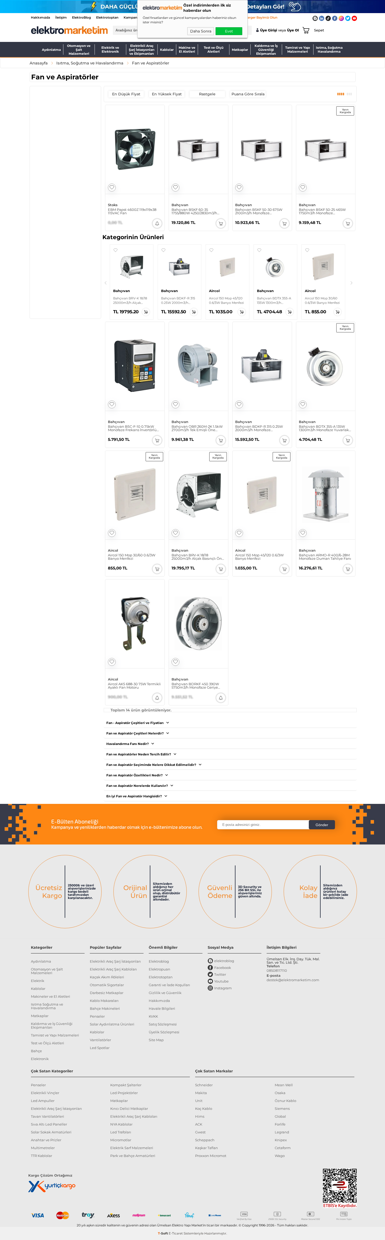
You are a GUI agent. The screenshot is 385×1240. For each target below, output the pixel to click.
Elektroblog (159, 961)
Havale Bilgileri (162, 1008)
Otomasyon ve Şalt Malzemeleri (79, 49)
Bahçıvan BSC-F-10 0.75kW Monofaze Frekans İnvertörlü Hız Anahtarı (132, 428)
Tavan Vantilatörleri (47, 1116)
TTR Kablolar (41, 1156)
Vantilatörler (100, 1040)
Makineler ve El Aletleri (50, 996)
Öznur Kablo (285, 1101)
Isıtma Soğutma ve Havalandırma (47, 1006)
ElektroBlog (81, 17)
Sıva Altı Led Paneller (49, 1124)
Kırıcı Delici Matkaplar (129, 1108)
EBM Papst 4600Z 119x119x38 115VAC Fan (132, 211)
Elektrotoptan (107, 17)
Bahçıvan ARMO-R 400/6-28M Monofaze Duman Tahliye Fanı (325, 556)
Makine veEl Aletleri (187, 49)
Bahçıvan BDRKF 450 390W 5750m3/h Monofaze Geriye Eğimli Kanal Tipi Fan (195, 685)
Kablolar (167, 50)
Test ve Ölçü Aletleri (213, 49)
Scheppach (204, 1140)
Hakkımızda (40, 17)
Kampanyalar (134, 17)
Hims (199, 1116)
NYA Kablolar (121, 1124)
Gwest (200, 1132)
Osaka (280, 1093)
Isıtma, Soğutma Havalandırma (329, 49)
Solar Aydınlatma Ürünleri (112, 1024)
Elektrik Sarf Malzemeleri (131, 1148)
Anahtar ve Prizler (46, 1140)
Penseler (97, 1016)
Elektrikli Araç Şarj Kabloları (113, 969)
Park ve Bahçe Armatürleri (132, 1156)
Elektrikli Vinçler (45, 1093)
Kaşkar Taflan (206, 1148)
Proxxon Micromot (210, 1156)
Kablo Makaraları (104, 1000)
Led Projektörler (124, 1093)
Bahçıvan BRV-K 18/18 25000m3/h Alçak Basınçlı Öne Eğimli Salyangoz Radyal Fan (198, 556)
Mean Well (284, 1085)
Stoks (113, 205)
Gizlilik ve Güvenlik (165, 993)
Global (280, 1116)
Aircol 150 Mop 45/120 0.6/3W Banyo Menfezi (259, 556)
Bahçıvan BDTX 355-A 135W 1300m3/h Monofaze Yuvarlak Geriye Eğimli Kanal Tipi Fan (324, 428)
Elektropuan (159, 969)
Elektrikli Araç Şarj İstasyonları (115, 961)
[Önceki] (105, 283)
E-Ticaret (176, 1233)
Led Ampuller (42, 1101)
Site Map (156, 1040)
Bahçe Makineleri (105, 1008)
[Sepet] (304, 30)
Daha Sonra (200, 31)
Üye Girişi (268, 30)
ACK (198, 1124)
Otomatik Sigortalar (107, 985)
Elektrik (37, 981)
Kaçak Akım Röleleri (107, 977)
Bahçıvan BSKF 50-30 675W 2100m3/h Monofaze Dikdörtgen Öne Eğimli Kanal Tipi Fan (260, 211)
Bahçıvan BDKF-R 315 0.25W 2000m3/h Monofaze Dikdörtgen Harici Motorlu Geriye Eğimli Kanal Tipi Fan (259, 428)
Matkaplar (240, 50)
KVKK (153, 1016)
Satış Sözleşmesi (163, 1024)
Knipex (281, 1140)
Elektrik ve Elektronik (110, 49)
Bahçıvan (180, 205)
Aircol (113, 550)
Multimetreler (43, 1148)
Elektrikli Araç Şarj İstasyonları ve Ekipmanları (142, 49)
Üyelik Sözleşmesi (164, 1032)
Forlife (280, 1124)
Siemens (282, 1108)
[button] (115, 250)
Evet (229, 31)
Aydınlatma (51, 50)
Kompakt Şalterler (125, 1085)
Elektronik (40, 1059)
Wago (280, 1156)
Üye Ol (293, 30)
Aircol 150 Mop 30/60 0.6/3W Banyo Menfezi (131, 556)
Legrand (282, 1132)
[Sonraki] (351, 283)
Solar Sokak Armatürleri (51, 1132)
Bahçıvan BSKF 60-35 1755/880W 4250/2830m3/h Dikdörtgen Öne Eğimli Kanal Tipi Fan (197, 211)
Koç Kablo (203, 1108)
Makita (201, 1093)
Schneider (204, 1085)
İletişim (61, 17)
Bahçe (36, 1051)
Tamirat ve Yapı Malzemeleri (297, 49)
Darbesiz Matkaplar (106, 993)
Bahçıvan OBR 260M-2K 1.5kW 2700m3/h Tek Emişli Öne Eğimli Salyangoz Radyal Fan (197, 428)
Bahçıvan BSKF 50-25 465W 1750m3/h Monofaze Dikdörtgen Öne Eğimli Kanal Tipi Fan (324, 211)
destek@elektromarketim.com (293, 980)
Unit (198, 1101)
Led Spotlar (99, 1048)
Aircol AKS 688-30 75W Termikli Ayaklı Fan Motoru (134, 685)
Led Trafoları (120, 1132)
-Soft (163, 1233)
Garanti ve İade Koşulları (169, 985)
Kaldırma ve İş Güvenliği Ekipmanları (266, 49)
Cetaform (283, 1148)
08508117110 (277, 970)
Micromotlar (120, 1140)
